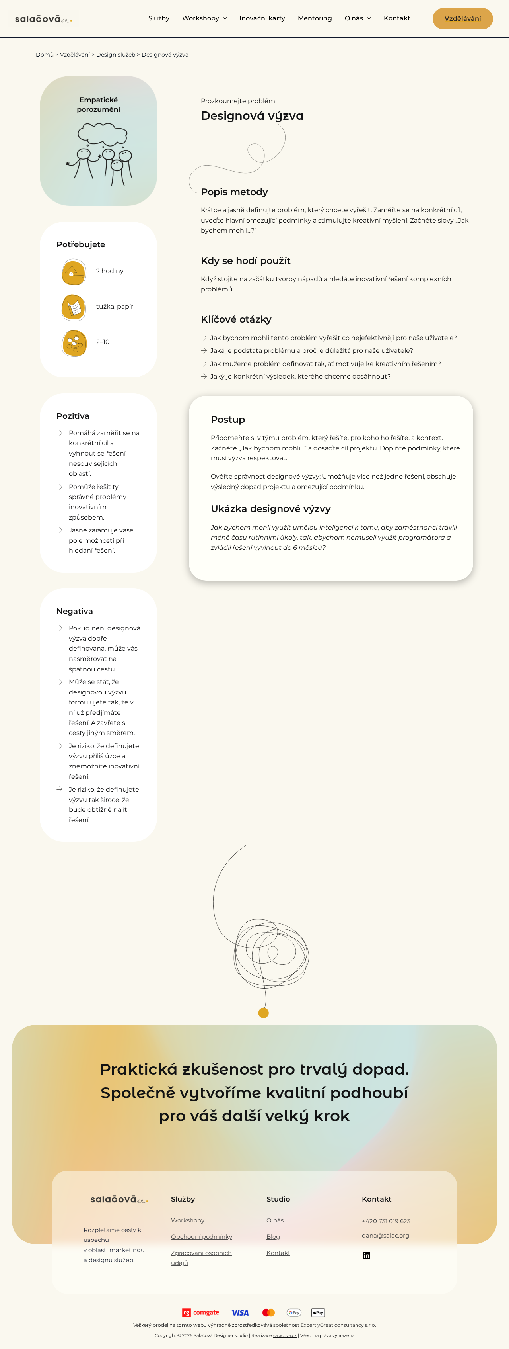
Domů (45, 54)
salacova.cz (285, 1335)
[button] (223, 18)
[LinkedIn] (366, 1258)
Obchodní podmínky (201, 1236)
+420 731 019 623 (386, 1221)
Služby (158, 18)
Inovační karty (262, 18)
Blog (273, 1236)
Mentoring (315, 18)
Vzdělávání (75, 54)
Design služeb (115, 54)
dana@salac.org (385, 1235)
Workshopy (200, 18)
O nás (354, 18)
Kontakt (397, 18)
